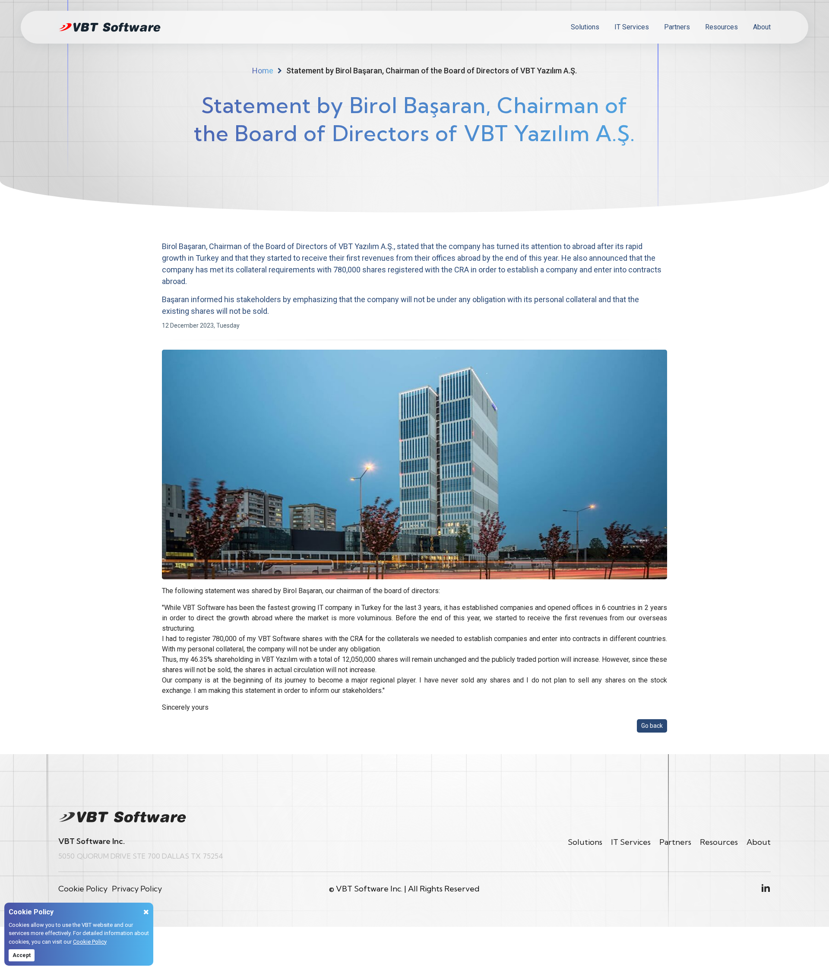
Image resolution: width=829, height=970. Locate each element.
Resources (721, 27)
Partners (677, 27)
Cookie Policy (90, 941)
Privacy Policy (137, 889)
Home (262, 70)
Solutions (585, 27)
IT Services (631, 27)
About (762, 27)
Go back (652, 725)
